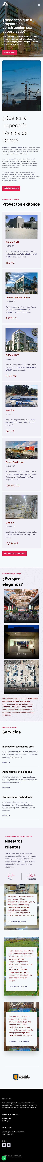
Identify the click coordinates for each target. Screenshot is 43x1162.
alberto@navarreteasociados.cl (13, 1132)
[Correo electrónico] (8, 1145)
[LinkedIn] (4, 1145)
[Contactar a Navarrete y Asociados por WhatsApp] (4, 1158)
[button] (9, 52)
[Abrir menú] (39, 4)
